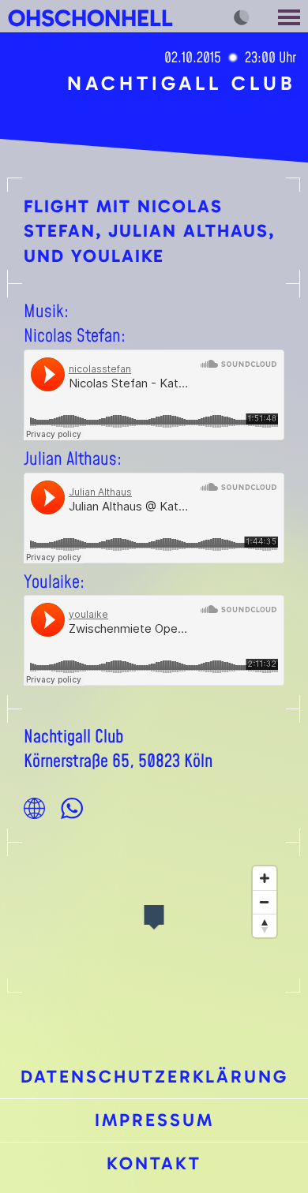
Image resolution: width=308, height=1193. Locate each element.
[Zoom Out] (264, 902)
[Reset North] (264, 925)
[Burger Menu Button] (290, 16)
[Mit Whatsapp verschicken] (72, 808)
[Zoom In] (264, 878)
